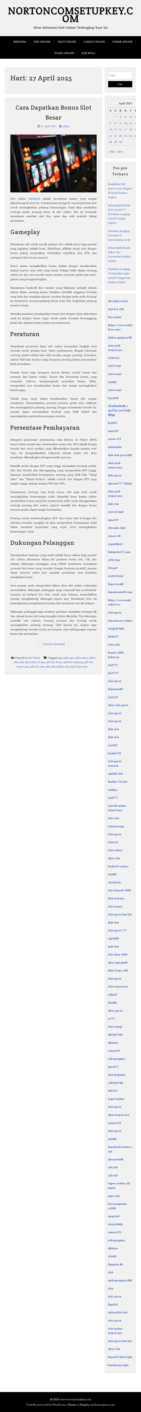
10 (125, 123)
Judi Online (42, 42)
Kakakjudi (34, 198)
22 (115, 136)
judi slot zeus (37, 666)
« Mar (111, 152)
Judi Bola (88, 53)
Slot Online (67, 42)
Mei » (120, 152)
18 (130, 129)
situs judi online (54, 666)
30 (120, 142)
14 (110, 129)
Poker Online (122, 42)
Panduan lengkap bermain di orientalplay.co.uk (119, 235)
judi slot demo (54, 662)
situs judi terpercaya (76, 666)
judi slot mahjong (73, 662)
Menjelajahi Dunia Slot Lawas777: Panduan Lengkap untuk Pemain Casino (119, 214)
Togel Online (64, 53)
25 (130, 136)
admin (66, 126)
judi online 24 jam (35, 662)
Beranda (20, 42)
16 (120, 129)
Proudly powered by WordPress (46, 1404)
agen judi (63, 657)
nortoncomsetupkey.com (70, 14)
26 (135, 136)
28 (110, 142)
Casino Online (94, 42)
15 (115, 129)
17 (125, 129)
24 (125, 136)
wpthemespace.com (102, 1404)
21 (110, 136)
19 (135, 129)
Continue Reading (55, 645)
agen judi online (78, 657)
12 (135, 123)
